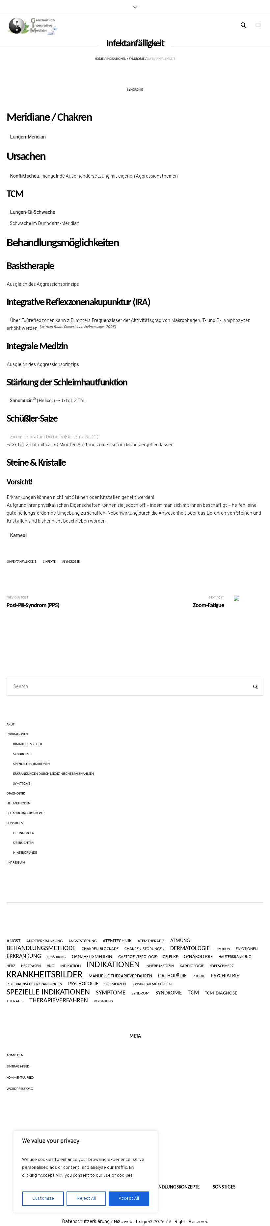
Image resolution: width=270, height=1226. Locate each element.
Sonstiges (15, 823)
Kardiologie (192, 966)
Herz (11, 966)
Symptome (21, 784)
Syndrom (140, 993)
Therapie (15, 1001)
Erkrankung (24, 957)
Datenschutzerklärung (86, 1222)
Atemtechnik (117, 941)
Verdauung (103, 1001)
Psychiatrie (225, 976)
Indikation (70, 966)
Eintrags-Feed (18, 1066)
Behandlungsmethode (41, 948)
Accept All (129, 1198)
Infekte (50, 562)
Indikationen (116, 59)
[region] (85, 1172)
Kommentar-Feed (20, 1078)
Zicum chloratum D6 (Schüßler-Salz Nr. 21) (54, 437)
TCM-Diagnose (221, 993)
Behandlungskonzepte (25, 813)
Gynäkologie (198, 957)
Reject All (86, 1198)
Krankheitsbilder (27, 744)
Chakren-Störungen (144, 949)
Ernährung (56, 957)
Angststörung (82, 941)
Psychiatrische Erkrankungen (34, 984)
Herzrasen (31, 966)
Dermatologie (190, 948)
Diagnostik (16, 794)
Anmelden (15, 1055)
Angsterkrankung (44, 941)
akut (10, 724)
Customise (43, 1198)
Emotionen (246, 949)
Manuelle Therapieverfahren (120, 976)
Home (99, 59)
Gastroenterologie (137, 957)
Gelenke (170, 957)
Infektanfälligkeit (22, 562)
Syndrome (137, 59)
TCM (193, 993)
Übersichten (23, 843)
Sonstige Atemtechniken (152, 984)
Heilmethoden (18, 803)
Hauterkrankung (235, 957)
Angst (13, 941)
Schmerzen (115, 984)
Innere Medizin (160, 966)
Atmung (180, 941)
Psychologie (83, 984)
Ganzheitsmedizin (92, 956)
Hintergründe (25, 853)
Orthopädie (172, 976)
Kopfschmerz (222, 966)
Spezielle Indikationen (31, 764)
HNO (50, 966)
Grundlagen (23, 833)
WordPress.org (20, 1089)
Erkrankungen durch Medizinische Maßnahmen (53, 774)
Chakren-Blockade (100, 949)
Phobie (199, 976)
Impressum (16, 863)
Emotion (223, 949)
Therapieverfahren (58, 1001)
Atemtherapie (151, 941)
